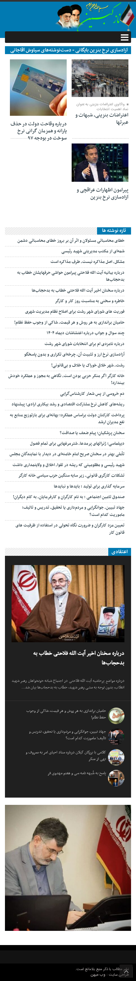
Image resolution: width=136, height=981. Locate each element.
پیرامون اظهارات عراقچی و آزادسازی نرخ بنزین (102, 194)
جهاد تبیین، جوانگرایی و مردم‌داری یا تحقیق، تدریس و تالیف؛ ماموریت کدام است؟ (73, 511)
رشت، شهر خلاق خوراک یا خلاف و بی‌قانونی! (87, 365)
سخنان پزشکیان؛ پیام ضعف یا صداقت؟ (92, 433)
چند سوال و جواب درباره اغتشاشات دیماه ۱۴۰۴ (85, 333)
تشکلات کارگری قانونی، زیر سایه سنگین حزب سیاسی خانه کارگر (71, 475)
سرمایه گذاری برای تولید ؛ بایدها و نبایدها (89, 486)
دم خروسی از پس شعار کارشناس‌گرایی (92, 393)
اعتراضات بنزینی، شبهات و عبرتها (101, 119)
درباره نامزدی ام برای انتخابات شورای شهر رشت (84, 344)
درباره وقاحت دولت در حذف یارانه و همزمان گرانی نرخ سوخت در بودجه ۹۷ (39, 131)
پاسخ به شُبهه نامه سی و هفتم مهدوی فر (77, 773)
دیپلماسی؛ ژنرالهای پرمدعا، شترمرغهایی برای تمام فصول (77, 443)
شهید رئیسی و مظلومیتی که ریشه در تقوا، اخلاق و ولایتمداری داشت (68, 465)
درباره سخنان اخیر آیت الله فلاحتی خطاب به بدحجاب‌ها (78, 290)
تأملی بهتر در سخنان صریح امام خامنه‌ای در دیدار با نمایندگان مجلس (67, 454)
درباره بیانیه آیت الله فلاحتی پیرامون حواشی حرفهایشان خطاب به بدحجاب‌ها (70, 276)
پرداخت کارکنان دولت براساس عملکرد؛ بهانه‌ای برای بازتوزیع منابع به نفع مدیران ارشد (67, 419)
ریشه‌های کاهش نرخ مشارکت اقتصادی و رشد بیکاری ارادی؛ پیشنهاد (68, 404)
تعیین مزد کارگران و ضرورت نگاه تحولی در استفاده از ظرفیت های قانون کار (70, 529)
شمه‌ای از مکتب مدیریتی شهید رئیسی (92, 251)
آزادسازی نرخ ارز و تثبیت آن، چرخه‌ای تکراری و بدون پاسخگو (74, 354)
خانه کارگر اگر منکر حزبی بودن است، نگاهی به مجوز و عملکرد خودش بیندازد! (66, 379)
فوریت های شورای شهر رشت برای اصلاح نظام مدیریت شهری (74, 311)
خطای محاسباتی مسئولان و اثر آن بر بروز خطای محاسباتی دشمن (70, 240)
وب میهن (98, 974)
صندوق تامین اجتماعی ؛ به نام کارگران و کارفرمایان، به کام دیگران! (68, 497)
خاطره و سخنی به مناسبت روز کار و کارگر (89, 301)
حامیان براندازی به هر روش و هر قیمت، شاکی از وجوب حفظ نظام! (69, 322)
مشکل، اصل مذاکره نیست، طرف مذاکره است (87, 262)
